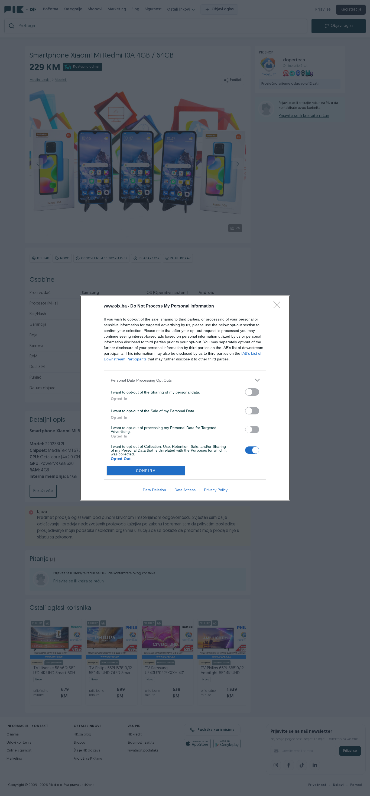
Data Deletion (154, 490)
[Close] (279, 306)
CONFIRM (146, 471)
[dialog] (185, 398)
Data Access (185, 490)
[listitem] (185, 380)
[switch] (252, 392)
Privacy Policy (216, 490)
